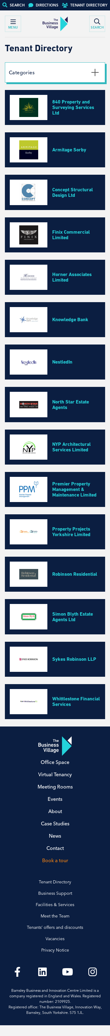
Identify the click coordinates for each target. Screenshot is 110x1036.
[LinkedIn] (42, 972)
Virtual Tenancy (55, 774)
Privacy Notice (55, 950)
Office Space (55, 762)
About (55, 811)
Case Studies (55, 823)
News (55, 836)
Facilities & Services (55, 904)
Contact (55, 848)
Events (55, 799)
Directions (47, 5)
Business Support (55, 893)
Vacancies (55, 938)
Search (17, 5)
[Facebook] (17, 972)
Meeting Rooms (55, 787)
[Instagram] (92, 972)
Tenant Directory (89, 5)
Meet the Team (55, 916)
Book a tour (55, 860)
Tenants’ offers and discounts (55, 927)
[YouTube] (67, 972)
